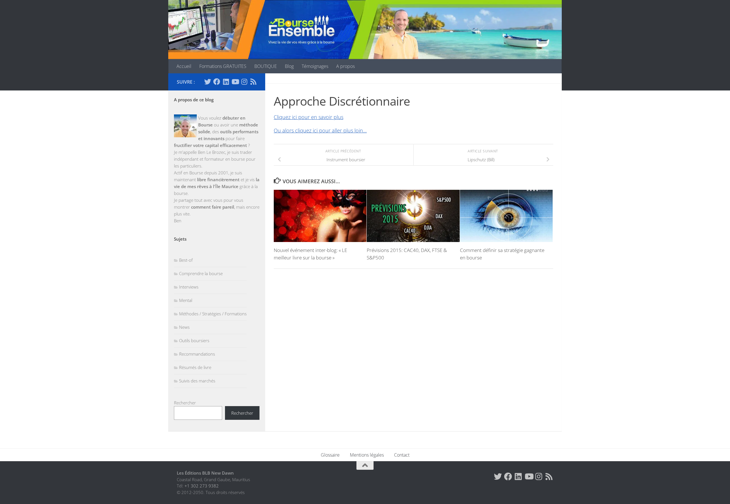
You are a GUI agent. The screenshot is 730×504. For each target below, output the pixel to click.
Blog (289, 66)
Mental (185, 300)
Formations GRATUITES (222, 66)
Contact (401, 455)
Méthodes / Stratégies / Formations (213, 313)
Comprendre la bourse (201, 273)
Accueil (184, 66)
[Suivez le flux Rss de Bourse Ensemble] (253, 81)
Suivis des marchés (197, 381)
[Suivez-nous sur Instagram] (244, 81)
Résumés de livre (195, 367)
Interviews (188, 287)
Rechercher (185, 403)
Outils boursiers (194, 340)
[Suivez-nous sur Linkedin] (225, 81)
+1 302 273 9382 (201, 486)
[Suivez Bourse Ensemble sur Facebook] (216, 81)
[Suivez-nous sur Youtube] (235, 81)
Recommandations (197, 354)
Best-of (186, 260)
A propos (345, 66)
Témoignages (315, 66)
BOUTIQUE (265, 66)
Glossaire (330, 455)
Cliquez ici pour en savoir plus (308, 117)
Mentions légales (367, 455)
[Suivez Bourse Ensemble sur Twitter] (207, 81)
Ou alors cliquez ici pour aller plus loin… (320, 130)
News (184, 327)
